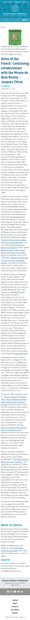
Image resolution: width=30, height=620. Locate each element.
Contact (24, 2)
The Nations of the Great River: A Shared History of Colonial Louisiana (14, 427)
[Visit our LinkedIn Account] (22, 592)
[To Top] (26, 616)
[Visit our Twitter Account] (19, 592)
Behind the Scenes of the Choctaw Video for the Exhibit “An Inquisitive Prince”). (13, 252)
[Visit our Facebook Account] (8, 592)
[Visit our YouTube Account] (15, 592)
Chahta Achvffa (7, 2)
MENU (24, 20)
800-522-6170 (15, 585)
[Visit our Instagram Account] (11, 592)
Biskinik (3, 27)
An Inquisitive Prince (18, 217)
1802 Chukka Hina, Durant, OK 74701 (15, 583)
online (3, 556)
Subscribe (17, 2)
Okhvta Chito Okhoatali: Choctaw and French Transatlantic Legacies (14, 260)
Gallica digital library (21, 353)
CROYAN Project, (16, 292)
